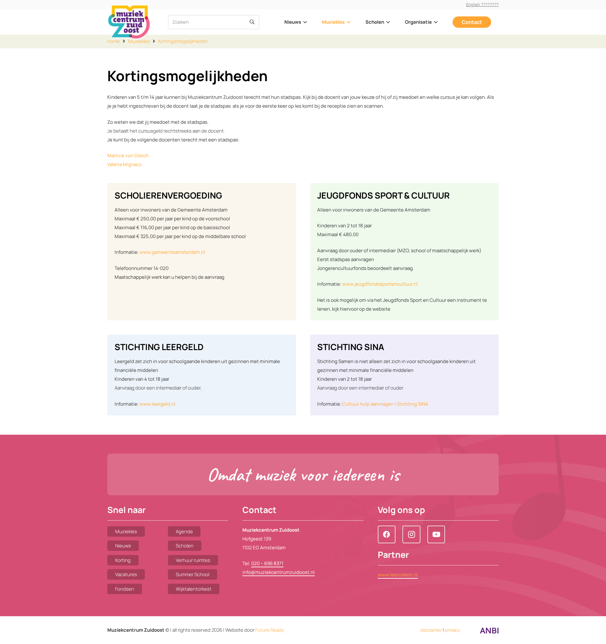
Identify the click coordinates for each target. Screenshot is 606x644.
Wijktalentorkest (193, 589)
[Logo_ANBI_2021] (489, 632)
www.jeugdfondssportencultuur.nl (380, 284)
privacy (452, 630)
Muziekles (126, 531)
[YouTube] (436, 534)
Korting (123, 560)
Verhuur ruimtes (193, 560)
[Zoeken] (252, 22)
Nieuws (123, 545)
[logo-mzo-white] (129, 22)
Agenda (184, 531)
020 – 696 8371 (267, 563)
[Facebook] (386, 534)
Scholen (184, 545)
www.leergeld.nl (157, 404)
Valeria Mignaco (124, 164)
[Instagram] (411, 534)
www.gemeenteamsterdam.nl (172, 252)
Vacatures (126, 574)
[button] (304, 22)
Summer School (192, 574)
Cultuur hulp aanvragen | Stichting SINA (385, 404)
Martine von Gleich (128, 155)
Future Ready (269, 630)
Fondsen (124, 589)
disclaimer (431, 630)
